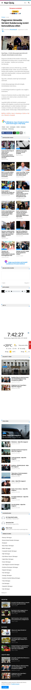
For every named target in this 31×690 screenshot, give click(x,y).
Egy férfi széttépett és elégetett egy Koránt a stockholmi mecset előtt (22, 233)
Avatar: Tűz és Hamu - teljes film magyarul (19, 489)
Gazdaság (18, 113)
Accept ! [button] (5, 687)
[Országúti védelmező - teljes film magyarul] (6, 499)
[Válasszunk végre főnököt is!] (6, 632)
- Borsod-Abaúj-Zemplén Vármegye (10, 540)
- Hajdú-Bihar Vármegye (7, 559)
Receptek (12, 115)
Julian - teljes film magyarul (18, 481)
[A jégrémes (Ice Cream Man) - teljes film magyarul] (6, 388)
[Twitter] (14, 133)
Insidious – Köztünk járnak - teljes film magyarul (20, 466)
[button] (2, 3)
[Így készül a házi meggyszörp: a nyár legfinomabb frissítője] (6, 613)
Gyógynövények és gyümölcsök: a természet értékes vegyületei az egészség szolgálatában (20, 647)
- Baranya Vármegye (7, 537)
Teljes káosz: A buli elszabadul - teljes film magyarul (19, 474)
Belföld (3, 113)
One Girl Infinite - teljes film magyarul (18, 505)
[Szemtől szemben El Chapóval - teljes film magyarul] (6, 452)
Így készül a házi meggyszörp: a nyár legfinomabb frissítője (19, 611)
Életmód (7, 115)
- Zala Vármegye (6, 589)
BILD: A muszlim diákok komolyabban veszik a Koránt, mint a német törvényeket (7, 174)
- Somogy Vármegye (7, 575)
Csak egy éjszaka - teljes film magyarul (18, 458)
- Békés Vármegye (6, 548)
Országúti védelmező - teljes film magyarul (19, 497)
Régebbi (27, 283)
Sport (13, 113)
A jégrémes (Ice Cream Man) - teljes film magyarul (19, 386)
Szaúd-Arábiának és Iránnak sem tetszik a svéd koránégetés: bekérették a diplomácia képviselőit (22, 213)
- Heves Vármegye (6, 562)
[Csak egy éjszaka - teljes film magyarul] (6, 460)
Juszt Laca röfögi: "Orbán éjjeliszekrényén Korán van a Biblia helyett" (22, 174)
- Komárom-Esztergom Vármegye (10, 567)
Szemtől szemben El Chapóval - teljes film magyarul (19, 450)
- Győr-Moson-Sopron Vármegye (9, 556)
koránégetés (12, 127)
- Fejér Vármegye (6, 553)
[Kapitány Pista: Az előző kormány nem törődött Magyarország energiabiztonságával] (6, 380)
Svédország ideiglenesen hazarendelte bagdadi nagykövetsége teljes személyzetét (8, 213)
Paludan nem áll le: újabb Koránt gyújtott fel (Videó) (22, 253)
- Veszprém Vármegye (7, 586)
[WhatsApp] (17, 133)
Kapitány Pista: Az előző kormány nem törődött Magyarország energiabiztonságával (20, 379)
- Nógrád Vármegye (6, 570)
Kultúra (24, 113)
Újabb (3, 283)
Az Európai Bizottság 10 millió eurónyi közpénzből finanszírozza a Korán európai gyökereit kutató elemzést (8, 154)
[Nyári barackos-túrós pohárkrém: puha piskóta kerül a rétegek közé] (6, 620)
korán (7, 17)
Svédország (4, 128)
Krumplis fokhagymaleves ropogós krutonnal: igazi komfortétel (20, 603)
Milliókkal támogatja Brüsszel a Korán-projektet (21, 152)
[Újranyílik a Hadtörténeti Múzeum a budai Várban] (6, 660)
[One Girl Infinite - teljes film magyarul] (6, 507)
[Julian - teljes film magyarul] (6, 483)
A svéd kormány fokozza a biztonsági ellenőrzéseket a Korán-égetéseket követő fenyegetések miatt (22, 193)
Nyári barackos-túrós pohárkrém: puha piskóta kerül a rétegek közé (20, 618)
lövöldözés (23, 127)
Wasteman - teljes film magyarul (19, 442)
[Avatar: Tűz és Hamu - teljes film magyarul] (6, 491)
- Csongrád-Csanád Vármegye (9, 551)
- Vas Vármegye (5, 583)
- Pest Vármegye (6, 572)
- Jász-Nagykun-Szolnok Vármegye (10, 564)
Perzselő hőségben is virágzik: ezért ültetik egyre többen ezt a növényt (19, 639)
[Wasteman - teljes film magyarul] (6, 444)
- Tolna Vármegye (6, 580)
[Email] (21, 133)
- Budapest (4, 543)
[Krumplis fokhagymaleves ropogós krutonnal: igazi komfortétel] (6, 605)
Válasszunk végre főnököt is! (18, 630)
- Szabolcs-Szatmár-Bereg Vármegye (11, 578)
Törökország (11, 128)
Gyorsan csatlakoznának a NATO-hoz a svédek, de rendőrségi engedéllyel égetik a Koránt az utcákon (8, 234)
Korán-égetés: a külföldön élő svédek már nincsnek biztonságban (8, 192)
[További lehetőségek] (24, 133)
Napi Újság (9, 3)
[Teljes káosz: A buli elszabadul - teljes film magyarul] (6, 475)
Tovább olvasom (15, 684)
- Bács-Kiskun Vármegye (8, 545)
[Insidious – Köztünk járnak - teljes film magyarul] (6, 468)
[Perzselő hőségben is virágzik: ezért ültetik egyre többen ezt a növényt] (6, 640)
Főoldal (3, 17)
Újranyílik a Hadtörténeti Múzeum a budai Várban (20, 658)
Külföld (8, 113)
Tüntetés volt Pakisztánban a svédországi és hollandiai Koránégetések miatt (8, 253)
